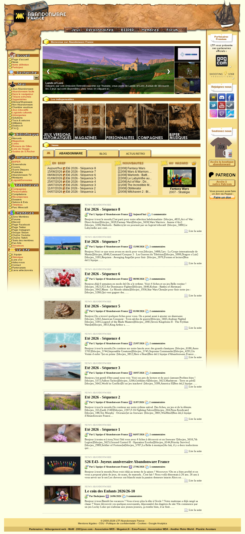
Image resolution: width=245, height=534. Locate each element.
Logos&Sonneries (22, 180)
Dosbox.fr (17, 125)
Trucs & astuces (21, 120)
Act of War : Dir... (137, 181)
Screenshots (19, 164)
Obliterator (134, 188)
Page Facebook (21, 224)
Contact (16, 265)
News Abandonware (98, 204)
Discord (16, 222)
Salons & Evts (20, 202)
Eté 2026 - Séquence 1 (81, 191)
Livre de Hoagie (21, 148)
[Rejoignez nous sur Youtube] (221, 105)
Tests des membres (22, 240)
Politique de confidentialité (120, 523)
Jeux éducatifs (20, 110)
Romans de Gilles (22, 146)
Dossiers (17, 199)
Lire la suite (195, 230)
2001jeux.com (84, 529)
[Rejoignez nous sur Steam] (232, 105)
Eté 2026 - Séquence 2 (81, 188)
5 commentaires (157, 466)
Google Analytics (158, 523)
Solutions (17, 117)
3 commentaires (134, 496)
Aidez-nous (18, 262)
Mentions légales (87, 523)
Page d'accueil (20, 59)
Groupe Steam (20, 232)
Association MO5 (105, 529)
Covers (16, 167)
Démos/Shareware (22, 102)
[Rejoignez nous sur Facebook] (232, 97)
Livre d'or (17, 259)
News (15, 62)
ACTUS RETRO (135, 153)
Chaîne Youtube (21, 235)
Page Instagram (21, 230)
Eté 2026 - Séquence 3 (81, 185)
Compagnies (19, 189)
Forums (16, 219)
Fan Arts (16, 243)
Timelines (17, 204)
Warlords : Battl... (138, 175)
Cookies (142, 523)
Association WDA (158, 529)
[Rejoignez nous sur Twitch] (222, 114)
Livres (15, 143)
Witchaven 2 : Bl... (139, 191)
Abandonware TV (22, 175)
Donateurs (18, 245)
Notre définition (20, 64)
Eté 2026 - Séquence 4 (81, 181)
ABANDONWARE (71, 153)
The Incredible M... (139, 185)
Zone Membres (20, 216)
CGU (101, 523)
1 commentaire (158, 214)
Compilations (19, 194)
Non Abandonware (22, 104)
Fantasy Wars (136, 168)
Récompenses (20, 197)
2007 (172, 192)
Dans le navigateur (22, 94)
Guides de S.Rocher (23, 151)
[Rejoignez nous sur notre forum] (212, 97)
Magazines (18, 141)
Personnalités (19, 191)
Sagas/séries (19, 99)
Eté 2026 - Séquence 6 (81, 175)
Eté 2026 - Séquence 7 (81, 171)
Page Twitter (19, 227)
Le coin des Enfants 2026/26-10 (110, 491)
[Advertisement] (222, 277)
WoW (71, 529)
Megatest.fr (123, 529)
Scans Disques (20, 169)
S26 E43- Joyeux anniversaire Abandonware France (127, 462)
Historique (17, 257)
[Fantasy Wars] (187, 54)
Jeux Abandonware (22, 88)
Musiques (17, 177)
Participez (17, 67)
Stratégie (184, 192)
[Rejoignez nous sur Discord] (221, 97)
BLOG (103, 153)
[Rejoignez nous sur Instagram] (213, 114)
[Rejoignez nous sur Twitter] (212, 105)
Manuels (17, 138)
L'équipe (17, 254)
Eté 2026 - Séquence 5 (81, 178)
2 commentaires (157, 246)
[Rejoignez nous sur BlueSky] (232, 114)
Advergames (19, 115)
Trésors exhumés (21, 96)
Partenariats (19, 267)
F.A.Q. (15, 128)
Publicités (17, 172)
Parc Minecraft (20, 207)
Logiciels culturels (22, 112)
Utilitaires (17, 123)
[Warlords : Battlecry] (187, 86)
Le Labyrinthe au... (140, 178)
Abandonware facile (23, 91)
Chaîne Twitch (20, 237)
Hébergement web (55, 529)
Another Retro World (182, 529)
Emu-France (139, 529)
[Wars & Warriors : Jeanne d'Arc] (187, 70)
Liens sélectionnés (22, 270)
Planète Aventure (206, 529)
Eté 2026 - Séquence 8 (81, 168)
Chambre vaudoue (22, 107)
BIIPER (16, 161)
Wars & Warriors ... (139, 171)
